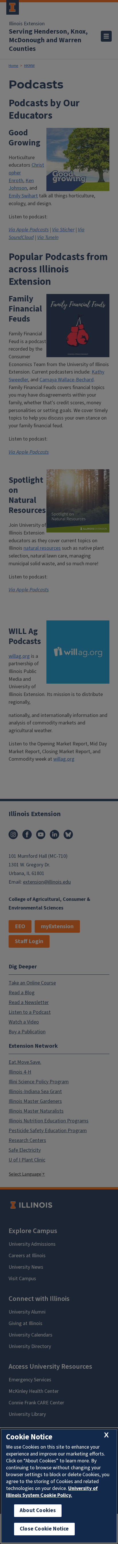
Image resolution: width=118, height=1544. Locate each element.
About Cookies (38, 1510)
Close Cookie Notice (44, 1529)
